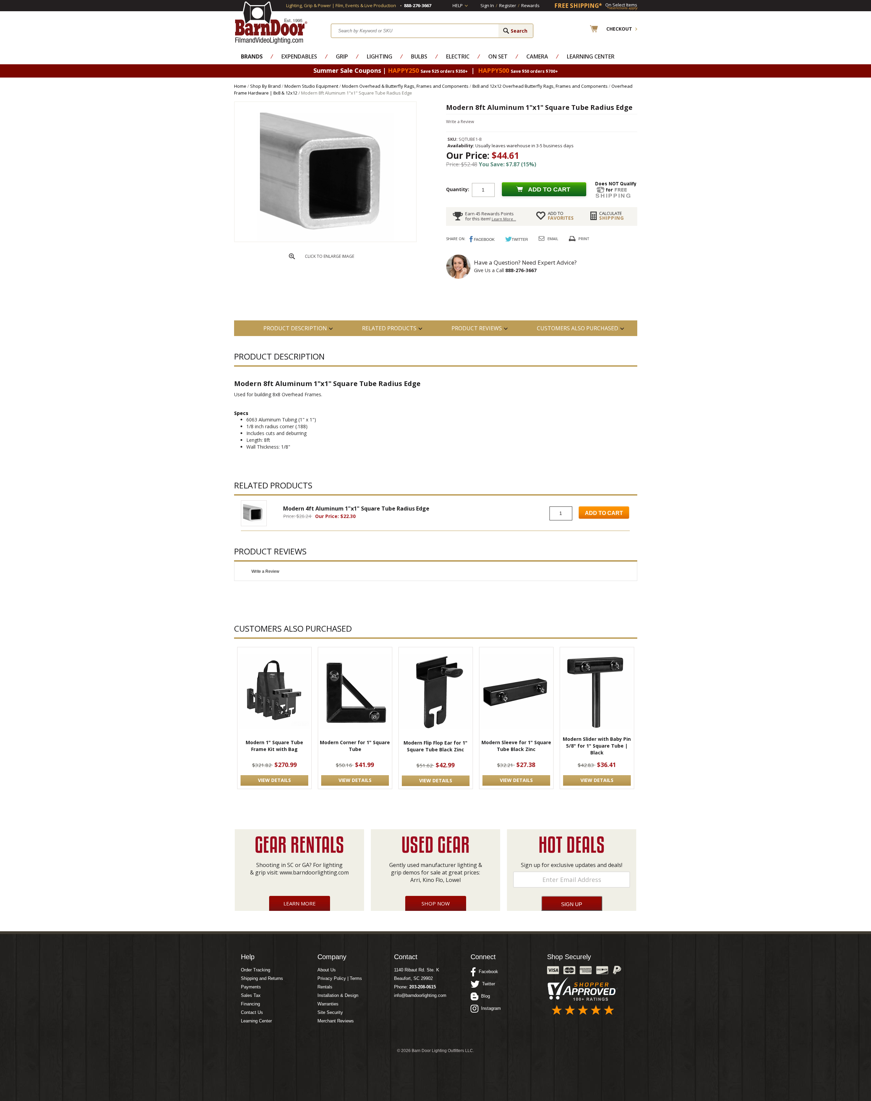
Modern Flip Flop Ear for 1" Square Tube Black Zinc (435, 746)
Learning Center (590, 56)
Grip (342, 56)
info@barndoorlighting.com (420, 995)
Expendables (299, 56)
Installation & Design (337, 995)
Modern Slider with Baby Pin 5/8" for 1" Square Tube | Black (597, 746)
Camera (537, 56)
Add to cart (549, 189)
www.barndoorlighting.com (314, 872)
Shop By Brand (265, 86)
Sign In (487, 5)
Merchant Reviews (335, 1020)
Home (240, 86)
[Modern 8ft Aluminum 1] (325, 240)
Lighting (379, 56)
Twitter (487, 983)
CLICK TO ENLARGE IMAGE (329, 256)
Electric (458, 56)
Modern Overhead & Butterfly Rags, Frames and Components (405, 86)
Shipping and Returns (262, 978)
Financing (250, 1003)
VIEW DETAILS (274, 780)
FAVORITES (561, 215)
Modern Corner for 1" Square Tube (355, 745)
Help (458, 5)
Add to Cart (604, 513)
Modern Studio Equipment (311, 86)
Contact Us (252, 1012)
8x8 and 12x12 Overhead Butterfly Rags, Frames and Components (540, 86)
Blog (484, 996)
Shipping (611, 215)
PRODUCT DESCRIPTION (295, 328)
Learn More (299, 903)
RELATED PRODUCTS (389, 328)
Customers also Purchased (577, 328)
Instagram (489, 1008)
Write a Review (460, 121)
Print (583, 238)
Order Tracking (255, 969)
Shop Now (436, 903)
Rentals (324, 986)
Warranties (328, 1003)
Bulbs (419, 56)
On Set (498, 56)
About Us (326, 969)
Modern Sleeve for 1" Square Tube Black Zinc (516, 745)
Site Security (330, 1012)
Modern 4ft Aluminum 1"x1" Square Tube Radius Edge (356, 508)
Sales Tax (251, 995)
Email (552, 238)
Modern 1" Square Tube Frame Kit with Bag (274, 745)
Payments (251, 986)
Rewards (530, 5)
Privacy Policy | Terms (339, 978)
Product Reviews (476, 328)
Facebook (487, 971)
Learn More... (504, 218)
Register (507, 5)
